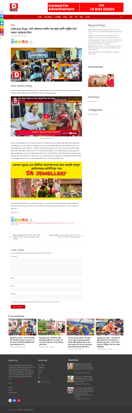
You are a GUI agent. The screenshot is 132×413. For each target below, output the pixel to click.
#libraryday (22, 223)
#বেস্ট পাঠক (67, 223)
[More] (26, 41)
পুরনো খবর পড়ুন (93, 101)
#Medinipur (29, 223)
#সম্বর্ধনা (72, 223)
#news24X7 (51, 223)
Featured (71, 333)
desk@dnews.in (17, 383)
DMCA (10, 387)
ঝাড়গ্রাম (65, 17)
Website (13, 294)
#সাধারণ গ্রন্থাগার (15, 224)
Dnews (21, 410)
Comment (14, 256)
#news (46, 223)
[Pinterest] (2, 30)
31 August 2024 (15, 36)
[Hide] (0, 37)
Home (40, 17)
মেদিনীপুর (12, 25)
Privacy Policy (13, 392)
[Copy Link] (19, 41)
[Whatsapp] (16, 41)
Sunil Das (23, 36)
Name (13, 278)
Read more (73, 360)
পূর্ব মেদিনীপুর (58, 17)
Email (13, 286)
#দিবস (62, 223)
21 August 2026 (72, 349)
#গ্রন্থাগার (58, 223)
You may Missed (17, 316)
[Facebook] (12, 41)
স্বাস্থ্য (81, 17)
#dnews (16, 223)
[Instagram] (23, 41)
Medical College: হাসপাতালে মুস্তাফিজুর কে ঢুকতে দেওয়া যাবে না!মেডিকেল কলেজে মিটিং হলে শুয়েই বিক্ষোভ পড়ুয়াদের (64, 236)
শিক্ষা (76, 17)
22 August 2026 (14, 347)
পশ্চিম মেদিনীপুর (47, 17)
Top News (13, 333)
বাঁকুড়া (71, 17)
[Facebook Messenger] (2, 23)
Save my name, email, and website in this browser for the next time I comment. (36, 302)
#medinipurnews (38, 223)
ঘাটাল (47, 333)
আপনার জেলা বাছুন (94, 114)
